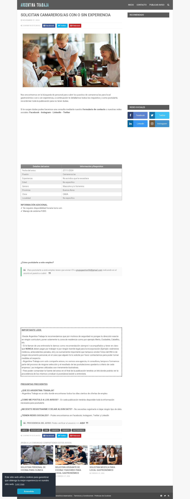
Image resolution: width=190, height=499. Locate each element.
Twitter (66, 112)
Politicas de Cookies (103, 496)
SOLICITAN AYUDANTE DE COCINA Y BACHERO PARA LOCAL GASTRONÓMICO (68, 470)
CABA (46, 430)
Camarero (66, 430)
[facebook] (161, 496)
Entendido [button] (29, 491)
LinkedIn (57, 112)
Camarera (55, 430)
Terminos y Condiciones (83, 496)
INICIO (131, 5)
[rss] (168, 496)
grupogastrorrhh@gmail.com (89, 270)
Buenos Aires (36, 430)
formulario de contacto (94, 109)
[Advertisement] (71, 141)
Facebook (34, 112)
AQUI (82, 423)
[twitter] (164, 496)
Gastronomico (78, 430)
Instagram (46, 112)
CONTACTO (142, 5)
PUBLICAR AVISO (156, 5)
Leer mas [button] (19, 484)
